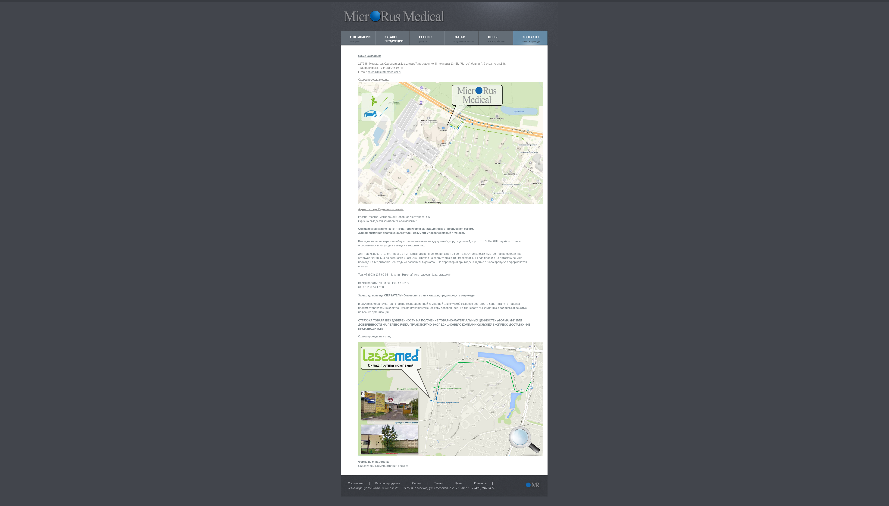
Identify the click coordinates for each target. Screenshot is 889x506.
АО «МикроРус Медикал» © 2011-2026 (373, 488)
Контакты (480, 483)
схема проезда (531, 39)
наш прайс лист (497, 39)
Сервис (417, 483)
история (360, 39)
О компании (355, 483)
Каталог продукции (387, 483)
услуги (425, 39)
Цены (458, 483)
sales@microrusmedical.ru (384, 72)
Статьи (438, 483)
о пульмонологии (464, 39)
